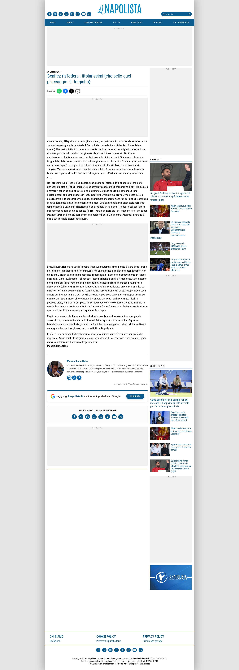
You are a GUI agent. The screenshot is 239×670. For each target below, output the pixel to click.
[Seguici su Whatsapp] (66, 14)
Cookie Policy (106, 636)
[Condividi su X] (71, 91)
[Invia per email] (77, 91)
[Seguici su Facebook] (49, 14)
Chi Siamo (56, 636)
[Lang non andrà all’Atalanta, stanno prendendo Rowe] (160, 249)
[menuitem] (53, 22)
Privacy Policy (153, 636)
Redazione (55, 641)
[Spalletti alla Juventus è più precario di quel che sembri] (160, 450)
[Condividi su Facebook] (65, 91)
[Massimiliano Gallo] (55, 369)
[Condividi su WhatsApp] (59, 91)
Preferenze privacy (152, 641)
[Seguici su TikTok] (78, 14)
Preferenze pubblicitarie (108, 641)
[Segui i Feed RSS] (89, 14)
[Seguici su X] (55, 14)
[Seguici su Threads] (72, 14)
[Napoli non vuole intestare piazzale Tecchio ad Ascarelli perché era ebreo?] (160, 418)
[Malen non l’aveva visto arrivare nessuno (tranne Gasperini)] (160, 211)
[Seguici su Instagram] (61, 14)
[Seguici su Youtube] (83, 14)
